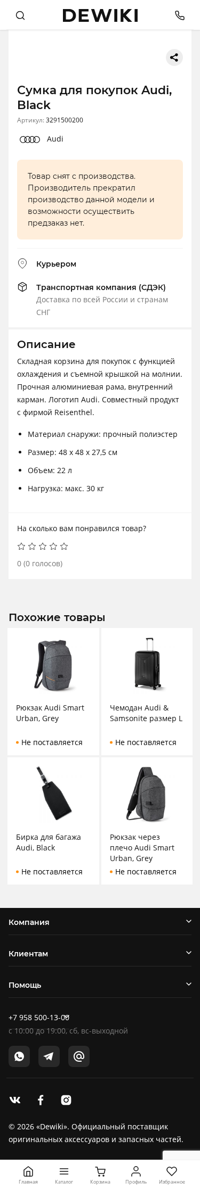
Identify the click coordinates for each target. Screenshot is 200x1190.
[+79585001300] (175, 15)
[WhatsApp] (19, 1056)
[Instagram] (66, 1099)
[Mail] (79, 1056)
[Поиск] (20, 15)
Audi (55, 139)
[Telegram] (49, 1056)
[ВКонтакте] (15, 1099)
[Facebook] (40, 1099)
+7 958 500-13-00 (39, 1017)
